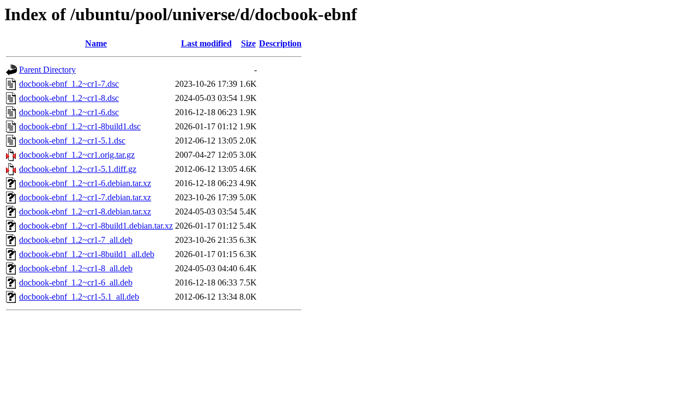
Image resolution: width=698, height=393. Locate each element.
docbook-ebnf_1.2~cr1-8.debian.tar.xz (85, 211)
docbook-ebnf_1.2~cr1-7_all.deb (76, 240)
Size (248, 43)
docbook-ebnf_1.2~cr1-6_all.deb (76, 282)
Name (96, 43)
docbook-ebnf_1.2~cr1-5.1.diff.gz (77, 169)
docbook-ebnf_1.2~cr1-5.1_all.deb (79, 296)
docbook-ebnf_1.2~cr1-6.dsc (69, 112)
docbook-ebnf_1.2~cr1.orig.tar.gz (77, 154)
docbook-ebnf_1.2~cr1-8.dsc (69, 98)
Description (280, 43)
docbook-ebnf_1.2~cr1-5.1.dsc (72, 140)
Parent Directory (47, 69)
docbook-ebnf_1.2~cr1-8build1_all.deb (86, 254)
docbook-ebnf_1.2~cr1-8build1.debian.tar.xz (96, 225)
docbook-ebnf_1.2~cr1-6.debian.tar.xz (85, 183)
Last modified (206, 43)
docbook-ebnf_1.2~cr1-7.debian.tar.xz (85, 197)
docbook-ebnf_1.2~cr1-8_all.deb (76, 268)
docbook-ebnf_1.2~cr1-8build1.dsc (80, 126)
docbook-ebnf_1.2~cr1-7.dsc (69, 83)
